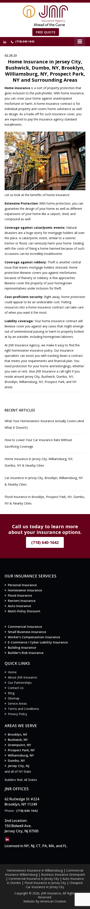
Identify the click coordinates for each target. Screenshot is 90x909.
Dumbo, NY (16, 760)
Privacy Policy (17, 714)
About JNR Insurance (22, 677)
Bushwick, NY (18, 740)
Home (12, 672)
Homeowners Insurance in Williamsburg (35, 870)
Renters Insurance (21, 601)
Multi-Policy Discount (24, 611)
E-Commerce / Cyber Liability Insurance (38, 642)
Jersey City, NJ (18, 766)
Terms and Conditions (23, 709)
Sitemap (13, 698)
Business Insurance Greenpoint (63, 874)
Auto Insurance (19, 606)
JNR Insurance (46, 371)
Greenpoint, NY (19, 745)
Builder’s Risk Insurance (25, 653)
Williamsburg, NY (21, 755)
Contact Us (16, 688)
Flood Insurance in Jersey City (45, 883)
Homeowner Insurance (25, 590)
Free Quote (45, 32)
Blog (11, 693)
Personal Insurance (22, 585)
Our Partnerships (20, 682)
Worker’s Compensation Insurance (34, 637)
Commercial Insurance (25, 627)
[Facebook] (4, 42)
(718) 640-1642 (24, 41)
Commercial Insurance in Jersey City (34, 879)
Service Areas (17, 703)
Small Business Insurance (27, 632)
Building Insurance (22, 647)
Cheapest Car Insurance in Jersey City (54, 885)
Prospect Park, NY (21, 750)
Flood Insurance (20, 595)
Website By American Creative (44, 901)
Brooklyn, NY (17, 734)
